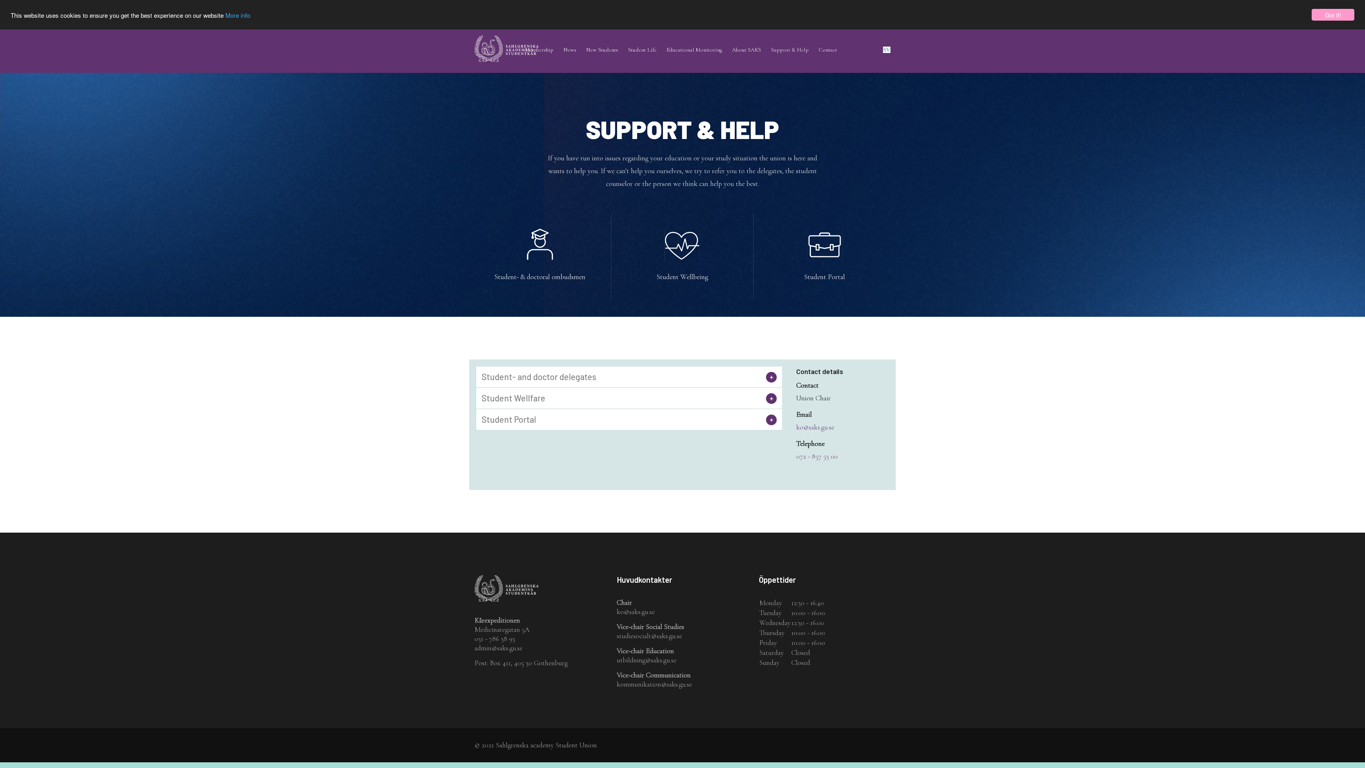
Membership (539, 49)
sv (886, 50)
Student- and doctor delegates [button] (539, 377)
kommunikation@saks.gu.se (654, 684)
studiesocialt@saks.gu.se (649, 636)
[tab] (629, 377)
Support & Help (790, 49)
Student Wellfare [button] (513, 398)
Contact (828, 49)
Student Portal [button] (509, 420)
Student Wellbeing (682, 277)
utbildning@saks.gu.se (646, 660)
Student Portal (824, 277)
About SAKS (746, 49)
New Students (602, 49)
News (569, 49)
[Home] (507, 40)
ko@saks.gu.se (815, 427)
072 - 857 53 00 (817, 456)
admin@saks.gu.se (499, 648)
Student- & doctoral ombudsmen (539, 277)
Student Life (642, 49)
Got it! (1333, 14)
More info (237, 15)
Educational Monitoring (694, 49)
